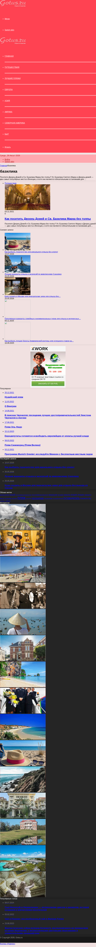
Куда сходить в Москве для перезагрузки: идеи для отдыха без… (33, 296)
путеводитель (71, 498)
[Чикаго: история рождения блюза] (23, 608)
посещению (48, 498)
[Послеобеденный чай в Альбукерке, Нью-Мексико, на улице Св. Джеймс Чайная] (23, 555)
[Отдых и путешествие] (13, 6)
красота (67, 495)
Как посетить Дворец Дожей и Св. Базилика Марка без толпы (48, 218)
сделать (2, 501)
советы (7, 501)
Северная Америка (15, 123)
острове (14, 498)
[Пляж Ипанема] (23, 582)
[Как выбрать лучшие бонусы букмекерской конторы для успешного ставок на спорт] (17, 339)
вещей (12, 495)
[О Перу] (23, 529)
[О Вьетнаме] (23, 634)
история (60, 495)
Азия (7, 101)
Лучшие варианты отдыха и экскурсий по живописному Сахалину (33, 274)
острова (8, 498)
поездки (28, 498)
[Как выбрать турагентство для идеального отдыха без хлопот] (17, 250)
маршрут (88, 495)
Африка (8, 112)
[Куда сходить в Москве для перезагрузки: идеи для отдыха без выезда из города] (17, 294)
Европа (9, 90)
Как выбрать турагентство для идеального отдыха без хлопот (31, 252)
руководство (85, 498)
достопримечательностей (23, 495)
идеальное (53, 495)
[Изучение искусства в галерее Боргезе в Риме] (23, 897)
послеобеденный (58, 498)
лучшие (74, 495)
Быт (7, 134)
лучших (81, 495)
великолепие (4, 495)
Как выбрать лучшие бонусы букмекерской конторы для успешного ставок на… (39, 341)
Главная (3, 166)
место (2, 498)
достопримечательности (40, 495)
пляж (21, 498)
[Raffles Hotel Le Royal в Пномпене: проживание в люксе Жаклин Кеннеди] (23, 818)
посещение (38, 498)
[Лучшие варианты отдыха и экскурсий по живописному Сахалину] (17, 272)
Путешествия (12, 67)
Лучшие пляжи (13, 78)
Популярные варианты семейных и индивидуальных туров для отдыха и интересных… (43, 319)
